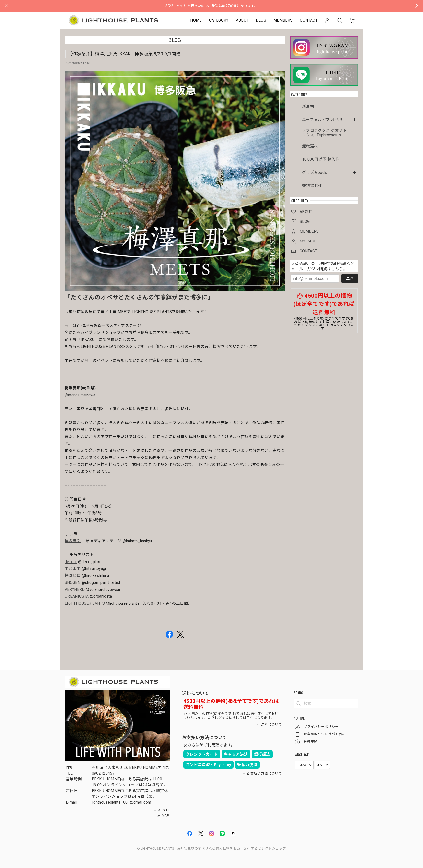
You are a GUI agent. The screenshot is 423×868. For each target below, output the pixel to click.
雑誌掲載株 (312, 186)
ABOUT (242, 20)
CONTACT (308, 20)
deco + (71, 561)
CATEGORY (219, 20)
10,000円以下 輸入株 (321, 159)
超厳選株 (310, 146)
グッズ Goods (314, 172)
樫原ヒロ (73, 575)
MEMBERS (283, 20)
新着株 (308, 106)
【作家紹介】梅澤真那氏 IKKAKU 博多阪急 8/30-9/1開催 (124, 53)
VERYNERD (75, 589)
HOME (195, 20)
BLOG (261, 20)
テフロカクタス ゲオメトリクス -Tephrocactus (324, 132)
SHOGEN (72, 582)
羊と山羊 (73, 568)
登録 (349, 278)
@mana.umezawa (80, 395)
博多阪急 (73, 541)
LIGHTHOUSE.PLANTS (85, 603)
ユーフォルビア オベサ (322, 120)
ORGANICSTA (77, 596)
